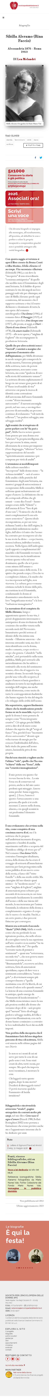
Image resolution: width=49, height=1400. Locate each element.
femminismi (20, 140)
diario (36, 140)
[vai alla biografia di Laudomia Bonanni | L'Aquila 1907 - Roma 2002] (13, 1256)
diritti (29, 140)
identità (9, 140)
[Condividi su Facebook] (35, 157)
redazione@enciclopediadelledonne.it (26, 1308)
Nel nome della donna (22, 1372)
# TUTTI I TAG (33, 145)
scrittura (9, 144)
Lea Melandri (26, 59)
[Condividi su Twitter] (41, 157)
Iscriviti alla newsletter (14, 1365)
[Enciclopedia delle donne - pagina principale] (24, 5)
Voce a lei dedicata (18, 1170)
